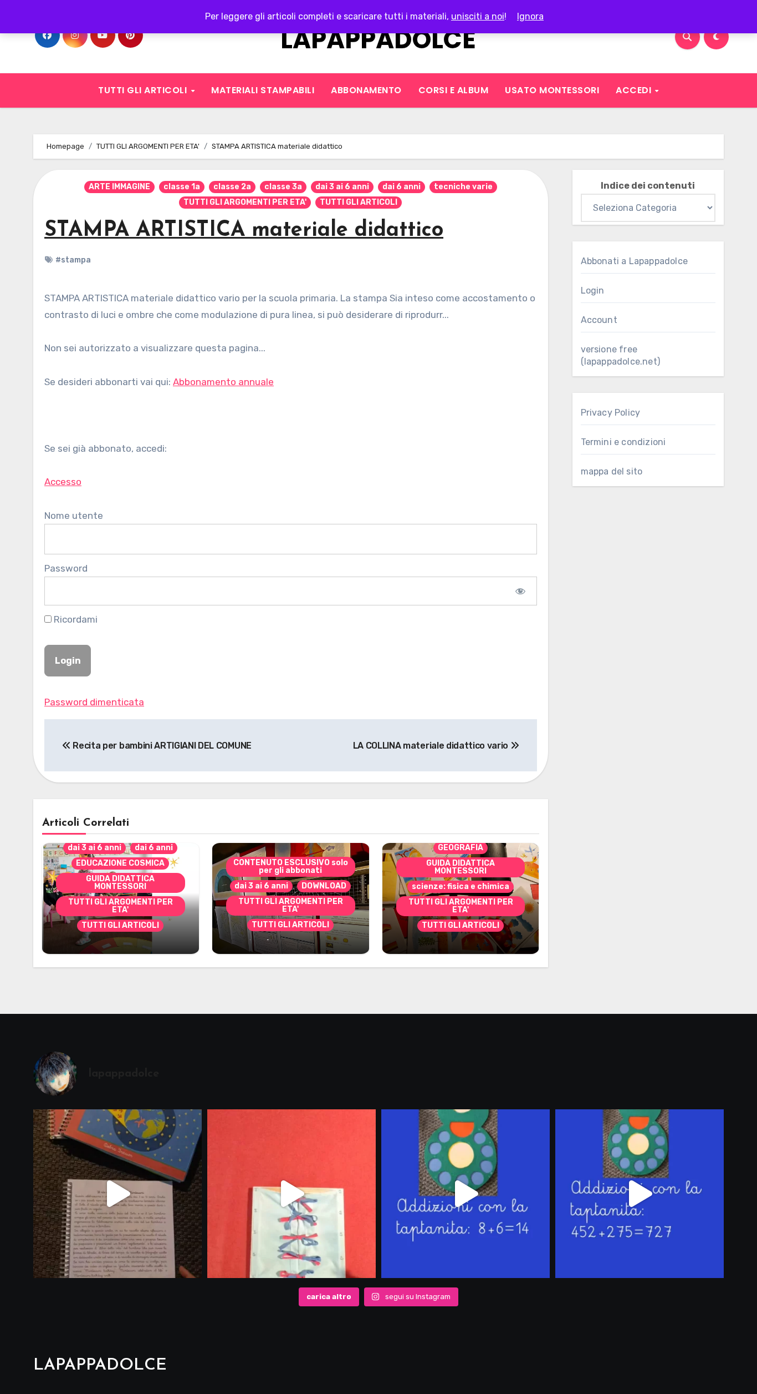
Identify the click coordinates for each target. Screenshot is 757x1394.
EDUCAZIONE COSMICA (120, 863)
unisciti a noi (477, 16)
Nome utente (73, 515)
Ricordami (75, 619)
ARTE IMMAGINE (119, 186)
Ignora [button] (530, 16)
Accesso (62, 481)
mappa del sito (612, 471)
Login (593, 290)
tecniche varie (463, 186)
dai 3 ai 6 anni (342, 186)
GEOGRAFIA (460, 847)
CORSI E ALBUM (453, 90)
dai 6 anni (401, 186)
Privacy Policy (611, 412)
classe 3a (283, 186)
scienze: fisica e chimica (460, 886)
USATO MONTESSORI (552, 90)
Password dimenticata (94, 702)
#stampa (73, 260)
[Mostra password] (520, 591)
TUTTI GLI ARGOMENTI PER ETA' (244, 202)
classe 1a (181, 186)
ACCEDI (635, 90)
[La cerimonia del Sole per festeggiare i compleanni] (117, 1193)
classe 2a (232, 186)
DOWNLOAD (323, 886)
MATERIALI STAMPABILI (262, 90)
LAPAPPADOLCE (378, 39)
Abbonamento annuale (223, 381)
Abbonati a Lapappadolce (634, 261)
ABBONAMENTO (366, 90)
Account (599, 320)
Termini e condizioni (623, 442)
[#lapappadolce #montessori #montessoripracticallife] (291, 1193)
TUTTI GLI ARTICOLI (144, 90)
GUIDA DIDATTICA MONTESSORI (120, 882)
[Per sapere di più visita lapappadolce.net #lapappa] (639, 1193)
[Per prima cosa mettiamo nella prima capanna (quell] (465, 1193)
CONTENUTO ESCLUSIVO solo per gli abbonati (290, 866)
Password (66, 568)
